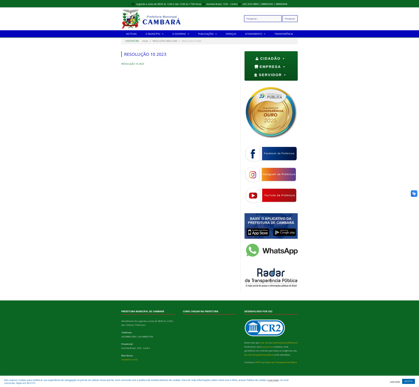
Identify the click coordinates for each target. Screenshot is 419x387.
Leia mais (273, 379)
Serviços (231, 33)
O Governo (179, 33)
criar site (264, 342)
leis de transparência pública (258, 354)
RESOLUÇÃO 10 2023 (132, 63)
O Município (153, 33)
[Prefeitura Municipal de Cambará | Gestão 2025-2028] (151, 18)
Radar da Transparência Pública (281, 362)
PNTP (258, 362)
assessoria (267, 346)
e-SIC (135, 359)
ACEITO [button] (408, 381)
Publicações (206, 33)
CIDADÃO (270, 58)
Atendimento (253, 33)
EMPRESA (270, 67)
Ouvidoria (126, 359)
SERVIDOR (270, 75)
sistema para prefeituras (284, 342)
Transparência (283, 33)
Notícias (131, 33)
